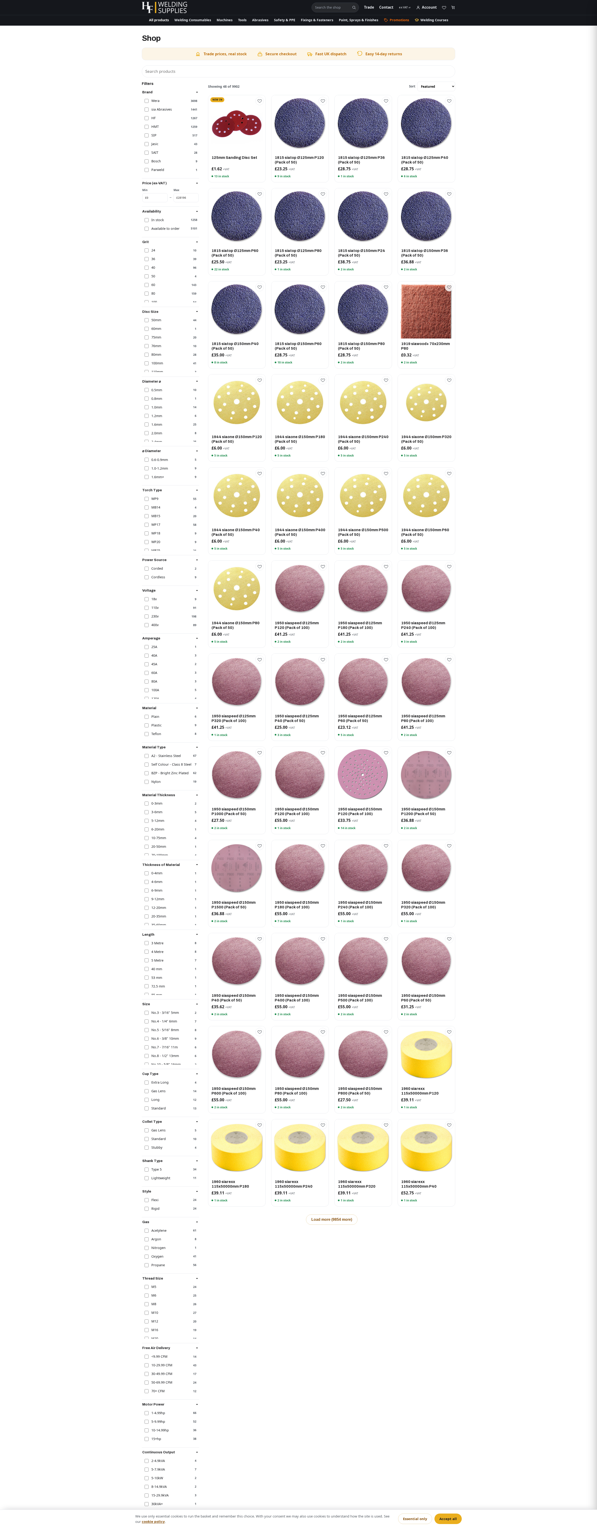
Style (146, 1191)
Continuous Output (158, 1452)
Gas (145, 1222)
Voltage (149, 590)
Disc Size (150, 311)
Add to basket (237, 148)
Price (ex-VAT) (154, 183)
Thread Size (152, 1278)
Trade (369, 7)
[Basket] (453, 7)
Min (145, 190)
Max (176, 190)
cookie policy (153, 1521)
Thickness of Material (161, 864)
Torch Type (152, 490)
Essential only (415, 1518)
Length (148, 934)
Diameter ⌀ (151, 381)
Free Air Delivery (156, 1348)
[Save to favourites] (259, 101)
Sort (412, 86)
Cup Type (150, 1074)
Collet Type (152, 1121)
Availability (151, 211)
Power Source (154, 560)
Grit (145, 242)
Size (146, 1004)
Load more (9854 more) (331, 1219)
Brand (147, 92)
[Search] (354, 7)
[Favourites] (444, 7)
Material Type (154, 747)
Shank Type (152, 1161)
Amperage (151, 638)
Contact (386, 7)
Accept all (448, 1518)
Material (149, 708)
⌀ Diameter (151, 451)
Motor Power (153, 1404)
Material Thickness (158, 795)
